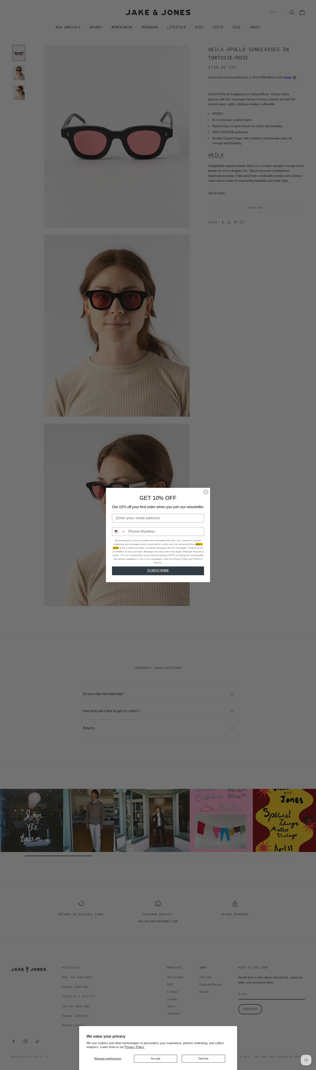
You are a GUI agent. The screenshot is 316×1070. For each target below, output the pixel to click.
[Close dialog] (206, 492)
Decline (203, 1058)
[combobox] (119, 531)
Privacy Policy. (135, 1047)
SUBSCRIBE (158, 571)
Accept (155, 1058)
